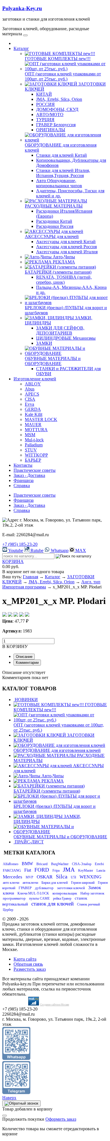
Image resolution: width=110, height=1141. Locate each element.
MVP (29, 877)
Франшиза (24, 480)
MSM (30, 434)
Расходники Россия (54, 226)
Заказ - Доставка (29, 475)
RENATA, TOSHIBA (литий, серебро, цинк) (64, 280)
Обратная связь (28, 964)
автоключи (30, 883)
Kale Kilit (33, 414)
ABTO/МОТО (49, 114)
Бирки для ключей (54, 883)
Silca (61, 876)
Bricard (42, 864)
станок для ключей (52, 904)
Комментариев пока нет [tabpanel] (25, 677)
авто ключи (11, 883)
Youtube (15, 550)
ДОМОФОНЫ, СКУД (57, 109)
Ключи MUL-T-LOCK (33, 893)
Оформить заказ (60, 1119)
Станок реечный (88, 904)
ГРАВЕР (25, 888)
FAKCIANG (12, 870)
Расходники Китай (54, 221)
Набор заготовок (92, 893)
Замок (94, 887)
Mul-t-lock (34, 439)
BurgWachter (60, 864)
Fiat (27, 870)
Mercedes (12, 877)
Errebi (99, 864)
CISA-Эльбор (81, 864)
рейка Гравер (62, 898)
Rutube (36, 550)
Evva (29, 404)
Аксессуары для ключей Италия (67, 251)
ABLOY (33, 383)
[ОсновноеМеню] (25, 35)
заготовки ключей (71, 888)
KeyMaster (85, 870)
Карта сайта (25, 959)
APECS (32, 394)
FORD (41, 870)
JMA (69, 869)
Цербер (8, 910)
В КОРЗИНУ (15, 646)
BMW (27, 863)
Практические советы (35, 470)
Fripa (56, 870)
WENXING (91, 876)
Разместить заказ (30, 969)
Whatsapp (59, 550)
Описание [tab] (24, 657)
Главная (30, 576)
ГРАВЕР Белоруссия (56, 124)
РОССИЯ (45, 104)
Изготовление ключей (35, 378)
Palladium (34, 444)
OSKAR (44, 877)
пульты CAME (39, 898)
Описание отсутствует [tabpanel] (23, 672)
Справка (22, 485)
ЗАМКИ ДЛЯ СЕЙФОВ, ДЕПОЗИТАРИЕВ (60, 330)
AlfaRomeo (10, 864)
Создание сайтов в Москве (54, 1004)
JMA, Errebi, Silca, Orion (59, 99)
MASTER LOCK (41, 419)
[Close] (4, 1115)
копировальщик (64, 893)
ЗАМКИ (44, 343)
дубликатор (44, 888)
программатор (14, 898)
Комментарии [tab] (27, 662)
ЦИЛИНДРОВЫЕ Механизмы (66, 338)
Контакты (23, 465)
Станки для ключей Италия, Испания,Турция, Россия (63, 173)
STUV (31, 450)
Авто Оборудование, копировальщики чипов (59, 183)
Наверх (9, 1097)
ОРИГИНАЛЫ (50, 129)
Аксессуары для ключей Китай (66, 241)
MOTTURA (36, 429)
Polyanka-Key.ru (22, 8)
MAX (80, 550)
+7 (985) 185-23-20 (20, 544)
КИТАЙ (44, 94)
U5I (73, 877)
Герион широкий (82, 883)
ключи (8, 893)
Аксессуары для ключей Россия (66, 246)
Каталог (21, 48)
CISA (30, 399)
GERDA (33, 409)
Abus (29, 389)
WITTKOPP (36, 455)
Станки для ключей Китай (61, 155)
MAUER (33, 424)
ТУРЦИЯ (45, 119)
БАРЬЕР (33, 460)
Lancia (100, 870)
